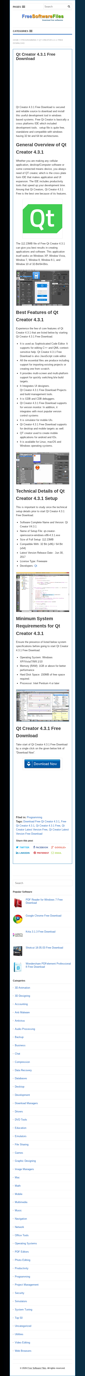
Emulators (20, 1136)
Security (19, 1292)
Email (58, 853)
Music (18, 1210)
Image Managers (24, 1169)
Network (19, 1227)
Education (20, 1127)
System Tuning (23, 1309)
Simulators (21, 1301)
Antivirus (20, 1020)
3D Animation (22, 987)
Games (19, 1152)
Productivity (21, 1268)
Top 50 (19, 1317)
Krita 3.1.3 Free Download (40, 931)
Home (16, 40)
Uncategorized (23, 1325)
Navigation (21, 1218)
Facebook (42, 847)
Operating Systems (26, 1243)
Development (22, 1094)
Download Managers (26, 1103)
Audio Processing (25, 1029)
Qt (35, 565)
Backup (19, 1037)
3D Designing (22, 995)
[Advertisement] (42, 83)
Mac (17, 1177)
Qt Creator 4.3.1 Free (48, 825)
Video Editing (22, 1342)
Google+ (60, 847)
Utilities (19, 1334)
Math (18, 1185)
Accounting (21, 1004)
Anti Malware (22, 1012)
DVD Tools (21, 1119)
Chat (17, 1053)
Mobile (18, 1194)
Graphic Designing (25, 1160)
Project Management (27, 1284)
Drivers (19, 1111)
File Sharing (21, 1144)
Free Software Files (36, 1368)
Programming (29, 40)
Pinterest (43, 853)
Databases (21, 1078)
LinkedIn (24, 853)
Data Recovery (23, 1070)
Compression (22, 1061)
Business (20, 1045)
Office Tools (22, 1235)
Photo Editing (22, 1260)
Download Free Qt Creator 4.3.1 (41, 821)
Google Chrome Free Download (43, 915)
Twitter (24, 847)
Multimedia (21, 1202)
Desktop (19, 1086)
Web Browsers (23, 1350)
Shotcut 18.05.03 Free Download (44, 947)
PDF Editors (22, 1251)
